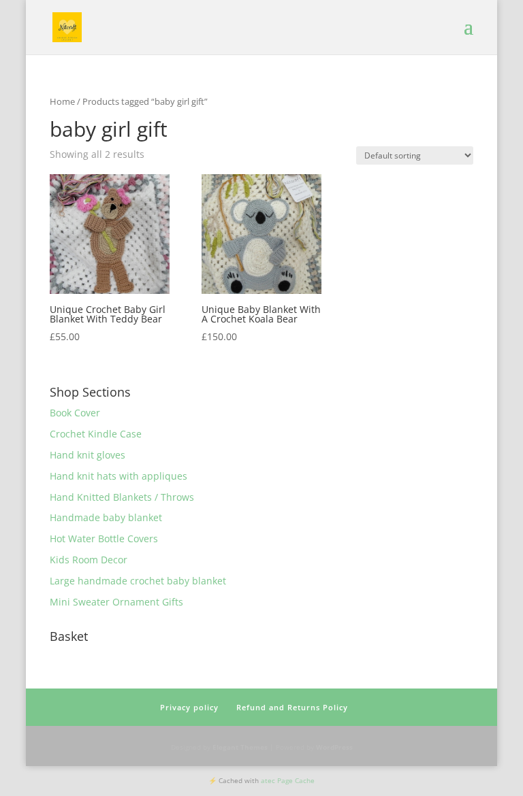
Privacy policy (189, 707)
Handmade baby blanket (106, 517)
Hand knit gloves (87, 454)
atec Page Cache (288, 780)
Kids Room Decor (88, 559)
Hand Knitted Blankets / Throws (122, 497)
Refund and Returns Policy (292, 707)
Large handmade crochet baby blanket (138, 580)
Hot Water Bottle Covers (104, 538)
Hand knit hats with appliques (118, 475)
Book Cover (75, 412)
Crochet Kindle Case (96, 433)
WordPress (334, 747)
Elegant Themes (240, 747)
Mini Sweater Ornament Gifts (116, 601)
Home (62, 101)
